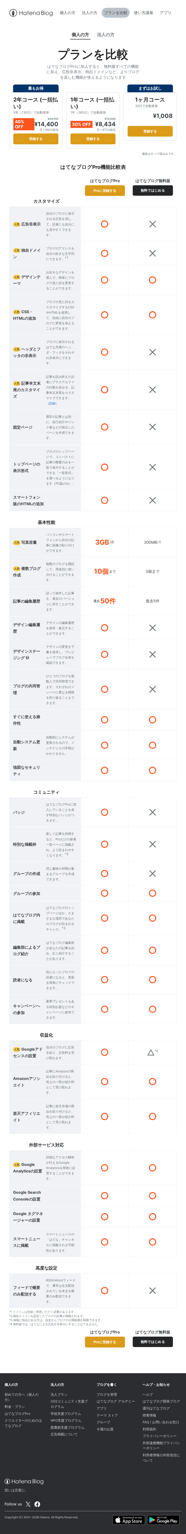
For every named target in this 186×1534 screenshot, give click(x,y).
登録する (36, 139)
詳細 (52, 403)
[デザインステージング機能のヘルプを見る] (27, 657)
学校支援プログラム (66, 1414)
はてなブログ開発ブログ (161, 1401)
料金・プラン (15, 1407)
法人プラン (59, 1394)
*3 (63, 928)
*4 (156, 1051)
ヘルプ (148, 1394)
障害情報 (149, 1415)
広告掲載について (64, 1434)
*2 (67, 854)
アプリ (165, 12)
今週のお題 (105, 1429)
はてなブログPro (17, 1414)
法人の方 (89, 12)
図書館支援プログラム (68, 1427)
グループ (103, 1422)
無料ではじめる (153, 190)
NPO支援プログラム (66, 1420)
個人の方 (67, 12)
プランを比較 (115, 12)
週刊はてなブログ (156, 1408)
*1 (66, 258)
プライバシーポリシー (160, 1436)
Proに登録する (104, 190)
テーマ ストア (107, 1415)
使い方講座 (143, 12)
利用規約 (149, 1429)
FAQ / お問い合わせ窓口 (161, 1422)
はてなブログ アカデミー (116, 1401)
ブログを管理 (107, 1394)
